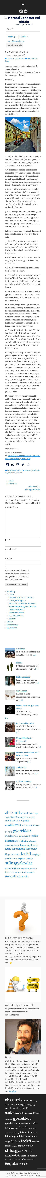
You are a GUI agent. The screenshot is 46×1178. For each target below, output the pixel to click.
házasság (25, 845)
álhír (19, 872)
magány (35, 854)
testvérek (9, 872)
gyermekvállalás (24, 836)
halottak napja (11, 841)
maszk (8, 858)
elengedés (24, 820)
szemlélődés (12, 868)
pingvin (14, 858)
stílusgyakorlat (18, 863)
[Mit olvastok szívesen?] (23, 917)
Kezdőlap (12, 37)
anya (36, 813)
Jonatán (21, 58)
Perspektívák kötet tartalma (21, 598)
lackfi (34, 470)
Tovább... (13, 1091)
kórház (15, 854)
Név (7, 540)
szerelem (25, 868)
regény (21, 858)
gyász (34, 835)
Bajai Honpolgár (17, 817)
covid (8, 820)
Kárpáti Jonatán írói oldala (28, 1173)
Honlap (8, 558)
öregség (23, 876)
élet (24, 872)
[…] (34, 655)
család (15, 821)
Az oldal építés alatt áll (19, 1005)
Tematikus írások (16, 613)
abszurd (28, 470)
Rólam (10, 622)
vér (16, 872)
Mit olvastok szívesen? (19, 937)
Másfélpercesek (16, 616)
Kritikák (12, 619)
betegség (30, 817)
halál (23, 840)
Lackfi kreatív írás (16, 41)
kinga (7, 854)
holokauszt (32, 841)
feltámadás (27, 825)
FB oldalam (12, 628)
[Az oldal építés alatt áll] (23, 984)
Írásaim (24, 37)
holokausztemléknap (12, 845)
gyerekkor (22, 831)
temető (33, 868)
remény (29, 858)
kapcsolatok (18, 848)
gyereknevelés (11, 836)
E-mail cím (11, 549)
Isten (8, 848)
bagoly (7, 817)
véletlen (19, 473)
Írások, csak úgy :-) (17, 600)
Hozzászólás (11, 507)
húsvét (34, 845)
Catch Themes (35, 1175)
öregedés (11, 876)
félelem (36, 825)
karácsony (31, 848)
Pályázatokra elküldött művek (22, 603)
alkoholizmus (27, 813)
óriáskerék (30, 872)
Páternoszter (12, 625)
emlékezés (13, 825)
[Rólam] (23, 1036)
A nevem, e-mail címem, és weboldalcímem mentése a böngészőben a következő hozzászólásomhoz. (17, 575)
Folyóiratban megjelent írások (22, 607)
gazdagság (8, 832)
